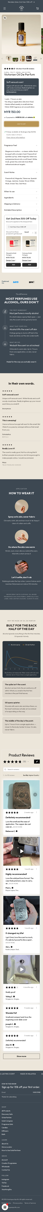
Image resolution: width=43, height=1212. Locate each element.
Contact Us (6, 1170)
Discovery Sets (7, 1114)
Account (5, 1160)
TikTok (4, 1183)
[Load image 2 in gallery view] (15, 59)
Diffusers (5, 1131)
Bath (3, 1134)
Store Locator (7, 1147)
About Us (5, 1144)
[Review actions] (36, 812)
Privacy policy (18, 1203)
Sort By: (25, 775)
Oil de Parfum (6, 1118)
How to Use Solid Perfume (11, 1150)
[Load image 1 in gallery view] (8, 59)
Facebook (5, 1186)
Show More (17, 827)
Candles (5, 1128)
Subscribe (37, 1092)
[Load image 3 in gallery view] (22, 59)
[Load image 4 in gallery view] (29, 59)
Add (13, 265)
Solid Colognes (7, 1121)
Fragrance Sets (7, 1124)
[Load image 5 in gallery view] (35, 59)
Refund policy (6, 1203)
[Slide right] (41, 59)
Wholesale (6, 1167)
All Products (6, 1111)
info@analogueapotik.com (11, 1207)
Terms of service (30, 1203)
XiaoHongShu (7, 1189)
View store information (15, 137)
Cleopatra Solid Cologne (11, 254)
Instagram (5, 1179)
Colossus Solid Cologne (27, 254)
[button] (4, 8)
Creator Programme (9, 1163)
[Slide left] (2, 59)
